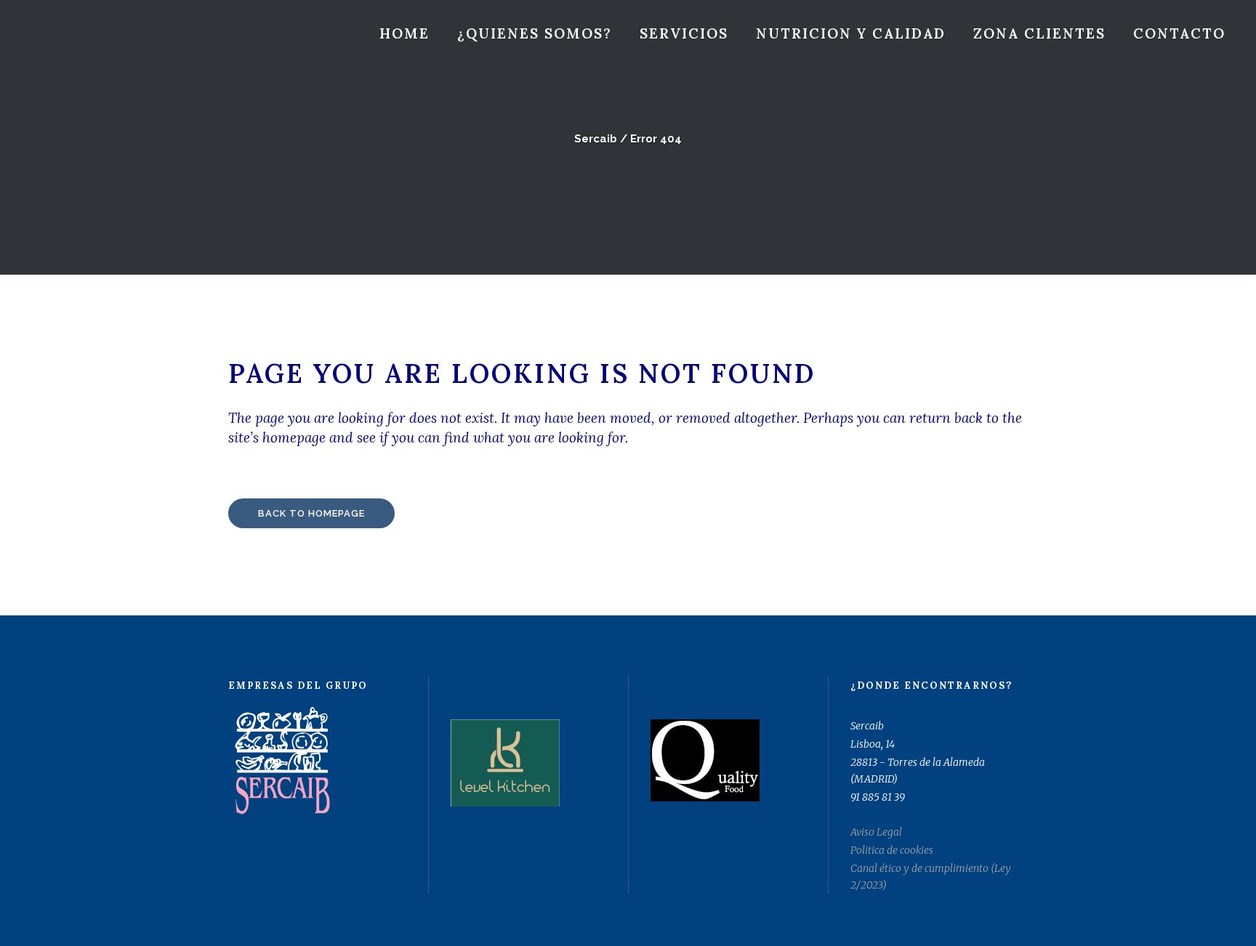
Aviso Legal (876, 831)
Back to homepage (311, 513)
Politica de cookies (891, 850)
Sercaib (595, 138)
